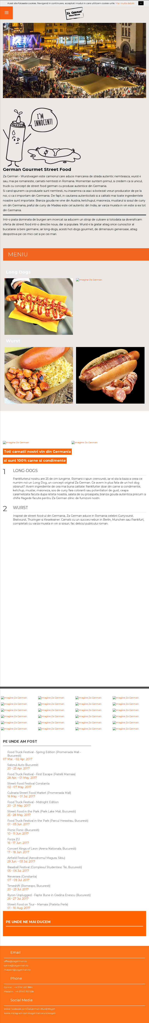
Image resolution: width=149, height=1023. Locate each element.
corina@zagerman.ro (16, 965)
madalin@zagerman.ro (17, 969)
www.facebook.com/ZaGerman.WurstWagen (29, 1008)
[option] (74, 60)
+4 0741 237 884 (23, 987)
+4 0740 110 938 (24, 991)
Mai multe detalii (125, 3)
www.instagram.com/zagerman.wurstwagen (30, 1013)
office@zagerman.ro (15, 961)
